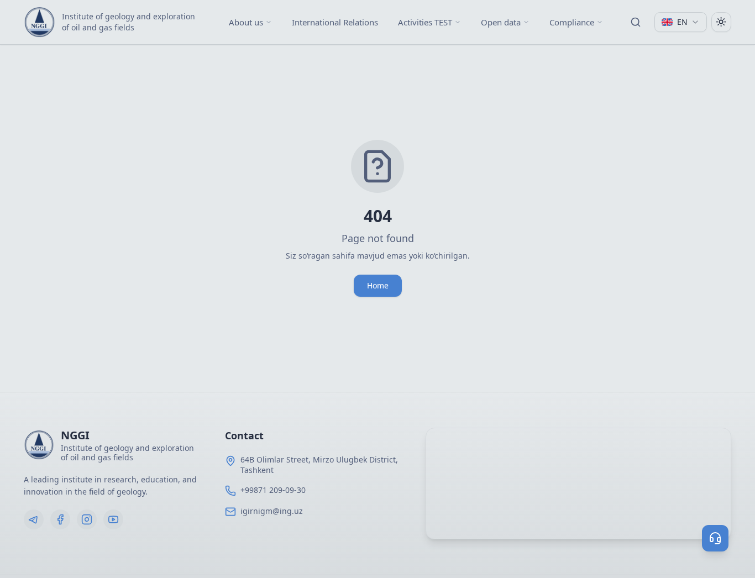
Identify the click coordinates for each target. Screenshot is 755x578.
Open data (501, 22)
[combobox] (680, 22)
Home (378, 285)
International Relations (335, 22)
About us (246, 22)
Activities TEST (425, 22)
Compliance (571, 22)
